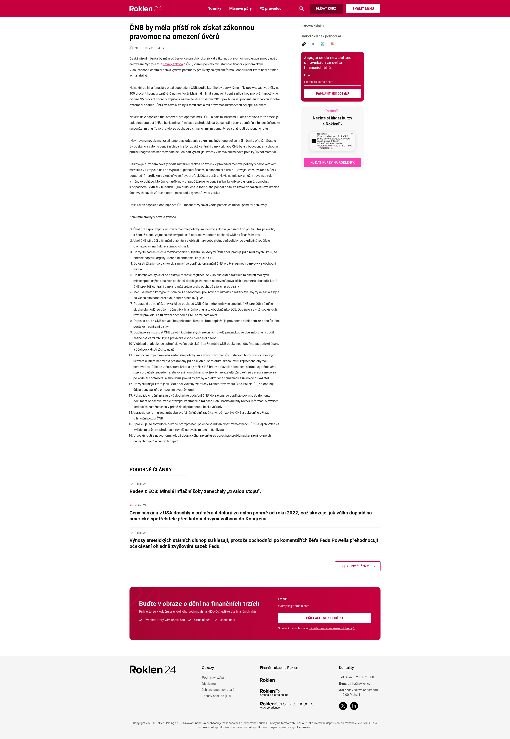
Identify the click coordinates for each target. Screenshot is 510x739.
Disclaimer (209, 684)
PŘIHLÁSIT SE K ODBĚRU (332, 93)
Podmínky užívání (214, 677)
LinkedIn (354, 706)
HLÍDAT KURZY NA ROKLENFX (332, 162)
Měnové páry (240, 8)
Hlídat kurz (326, 8)
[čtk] (131, 48)
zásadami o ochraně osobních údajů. (332, 628)
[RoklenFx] (274, 692)
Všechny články (355, 566)
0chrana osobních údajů (218, 690)
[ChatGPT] (304, 44)
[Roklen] (267, 680)
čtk (136, 48)
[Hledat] (301, 9)
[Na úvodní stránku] (145, 9)
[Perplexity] (323, 44)
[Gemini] (313, 44)
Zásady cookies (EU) (216, 696)
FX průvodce (270, 8)
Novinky (214, 8)
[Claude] (332, 44)
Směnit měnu (363, 9)
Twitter (343, 706)
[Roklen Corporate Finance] (286, 705)
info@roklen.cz (360, 683)
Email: (308, 75)
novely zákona (173, 64)
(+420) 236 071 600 (360, 677)
